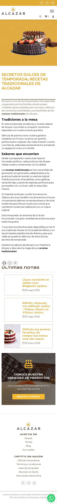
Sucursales (28, 450)
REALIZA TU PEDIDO (28, 396)
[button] (51, 498)
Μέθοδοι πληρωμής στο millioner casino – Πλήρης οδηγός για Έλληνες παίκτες (36, 307)
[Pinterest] (15, 263)
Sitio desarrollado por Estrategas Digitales (28, 497)
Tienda (28, 442)
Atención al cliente (28, 472)
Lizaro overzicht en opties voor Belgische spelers (35, 283)
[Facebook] (4, 263)
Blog (28, 446)
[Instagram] (9, 263)
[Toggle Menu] (52, 11)
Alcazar (28, 438)
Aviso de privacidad (29, 468)
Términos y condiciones (28, 464)
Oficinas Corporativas (28, 460)
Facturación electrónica (28, 476)
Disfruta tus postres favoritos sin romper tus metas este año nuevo (36, 334)
